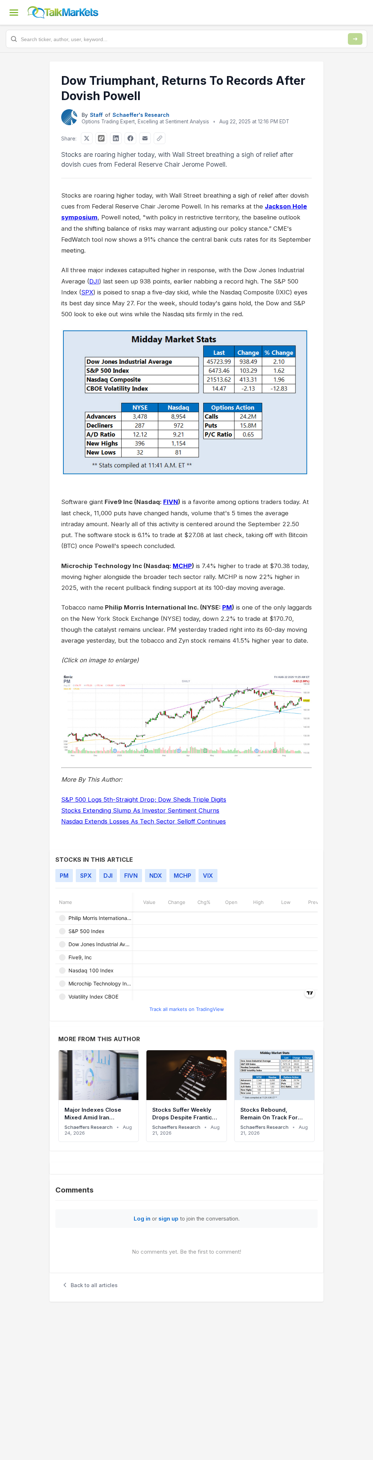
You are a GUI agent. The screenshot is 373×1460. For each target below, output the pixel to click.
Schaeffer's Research (141, 115)
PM (227, 607)
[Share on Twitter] (87, 138)
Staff (96, 115)
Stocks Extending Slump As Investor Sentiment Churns (140, 810)
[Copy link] (159, 138)
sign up (168, 1218)
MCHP (182, 566)
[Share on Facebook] (130, 138)
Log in (142, 1218)
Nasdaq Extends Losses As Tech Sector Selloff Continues (143, 821)
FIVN (170, 501)
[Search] (355, 39)
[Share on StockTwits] (101, 138)
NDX (155, 875)
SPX (87, 292)
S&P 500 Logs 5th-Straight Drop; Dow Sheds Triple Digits (143, 799)
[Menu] (14, 12)
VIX (208, 875)
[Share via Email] (145, 138)
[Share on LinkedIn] (116, 138)
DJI (94, 281)
